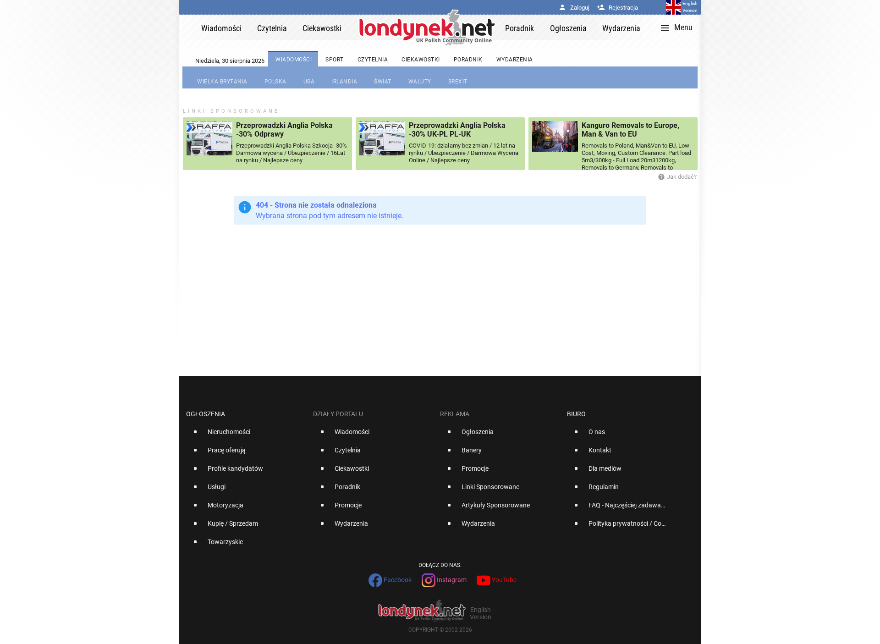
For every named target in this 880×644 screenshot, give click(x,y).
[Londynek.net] (427, 27)
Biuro (576, 414)
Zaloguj (573, 7)
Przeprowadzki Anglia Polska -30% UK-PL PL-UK (457, 129)
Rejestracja (617, 7)
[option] (246, 435)
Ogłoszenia (205, 414)
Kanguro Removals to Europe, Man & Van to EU (630, 129)
